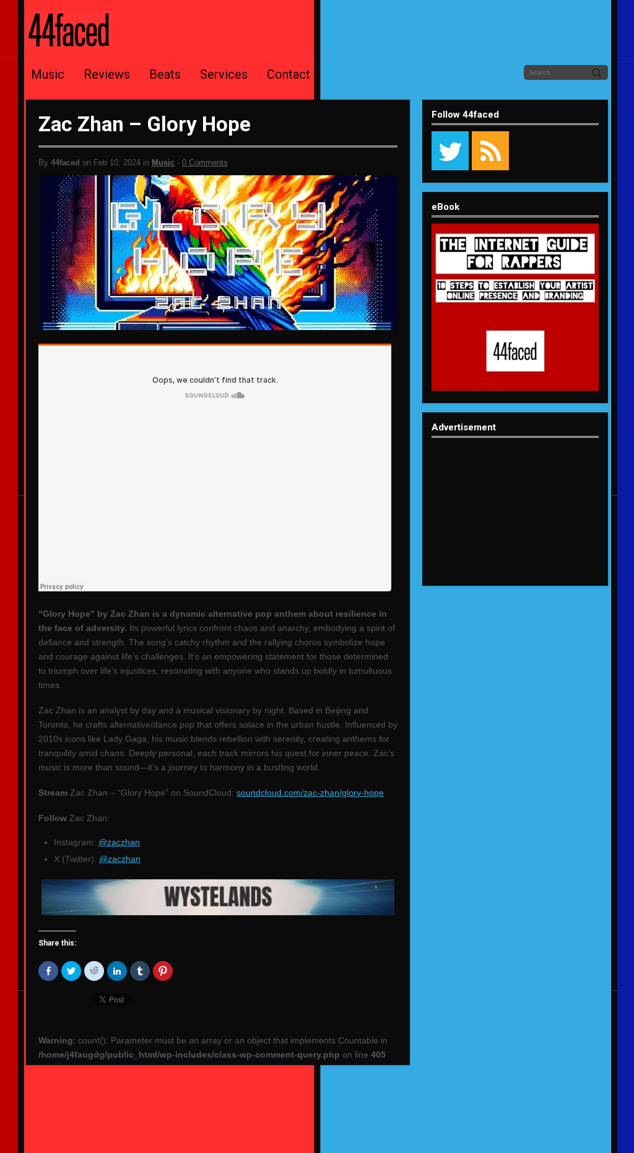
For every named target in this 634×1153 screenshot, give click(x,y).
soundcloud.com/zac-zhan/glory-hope (310, 793)
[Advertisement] (515, 521)
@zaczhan (119, 842)
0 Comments (205, 162)
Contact (288, 74)
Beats (165, 74)
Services (224, 74)
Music (47, 74)
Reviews (107, 74)
